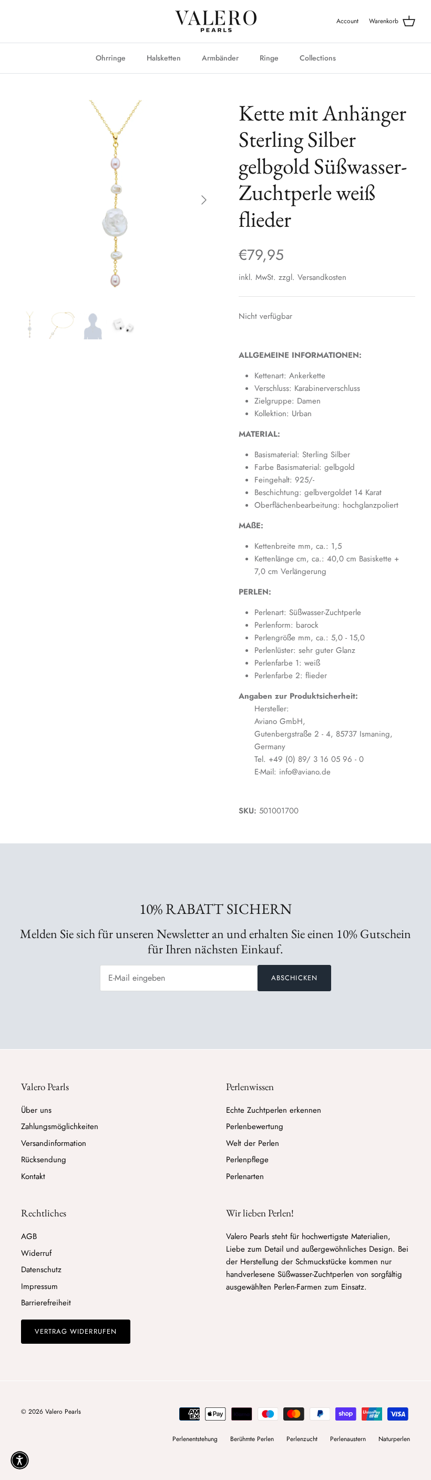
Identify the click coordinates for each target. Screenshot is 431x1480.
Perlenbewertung (254, 1126)
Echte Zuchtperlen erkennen (273, 1110)
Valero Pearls (63, 1411)
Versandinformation (53, 1143)
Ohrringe (111, 58)
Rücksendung (43, 1159)
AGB (29, 1236)
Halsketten (164, 58)
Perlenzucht (301, 1439)
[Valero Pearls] (215, 21)
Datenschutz (41, 1269)
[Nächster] (204, 200)
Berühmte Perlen (252, 1439)
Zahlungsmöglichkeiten (59, 1126)
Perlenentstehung (195, 1439)
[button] (20, 1460)
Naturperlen (394, 1439)
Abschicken (294, 978)
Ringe (269, 58)
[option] (116, 200)
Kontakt (33, 1176)
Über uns (36, 1110)
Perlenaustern (348, 1439)
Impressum (39, 1286)
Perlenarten (245, 1176)
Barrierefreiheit (46, 1302)
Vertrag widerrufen (76, 1331)
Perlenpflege (247, 1159)
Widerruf (36, 1253)
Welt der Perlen (252, 1143)
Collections (318, 58)
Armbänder (220, 58)
